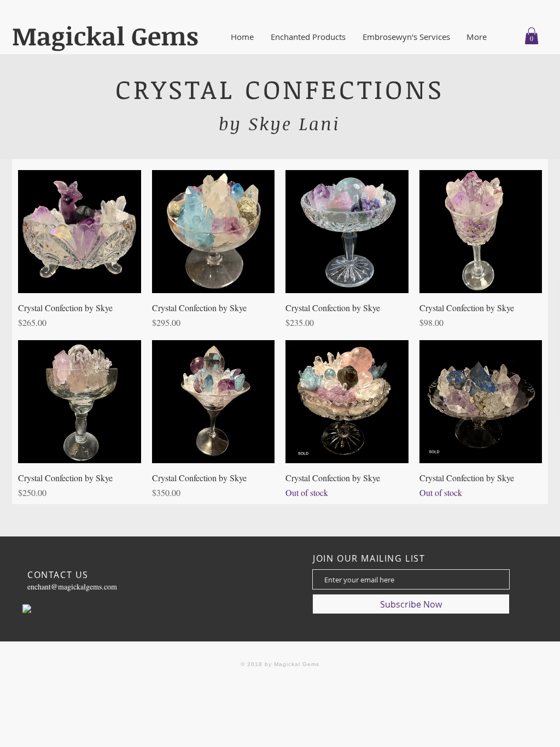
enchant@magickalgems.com (72, 586)
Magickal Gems (105, 35)
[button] (311, 36)
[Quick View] (79, 231)
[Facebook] (26, 608)
